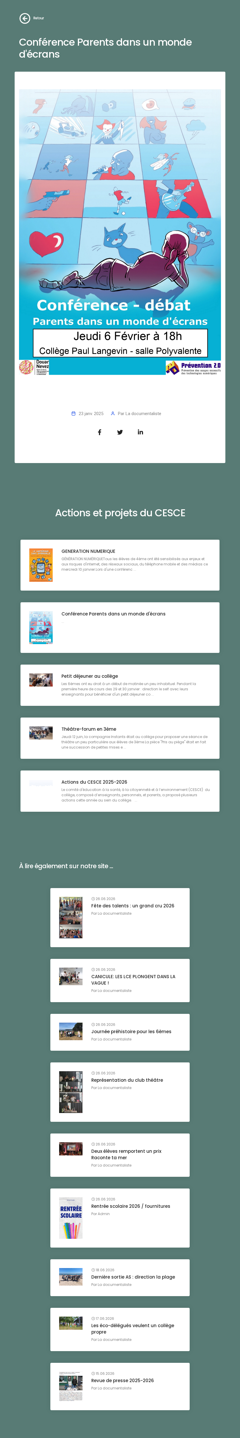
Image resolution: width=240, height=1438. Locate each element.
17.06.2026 (104, 1318)
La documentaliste (143, 413)
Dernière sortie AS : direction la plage (133, 1277)
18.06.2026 (104, 1270)
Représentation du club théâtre (127, 1080)
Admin (104, 1213)
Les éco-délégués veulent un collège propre (132, 1328)
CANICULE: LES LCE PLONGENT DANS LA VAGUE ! (133, 979)
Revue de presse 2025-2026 (122, 1380)
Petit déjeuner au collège (89, 676)
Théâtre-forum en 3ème (88, 729)
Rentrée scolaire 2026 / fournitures (130, 1206)
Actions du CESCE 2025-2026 (94, 782)
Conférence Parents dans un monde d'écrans (113, 614)
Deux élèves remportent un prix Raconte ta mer (126, 1154)
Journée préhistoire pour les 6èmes (131, 1031)
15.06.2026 (104, 1373)
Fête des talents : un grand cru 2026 (132, 906)
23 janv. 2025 (91, 413)
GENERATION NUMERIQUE (88, 551)
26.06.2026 (105, 899)
